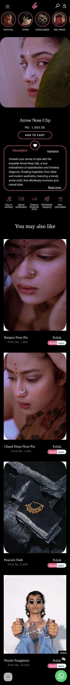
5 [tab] (39, 111)
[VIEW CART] (64, 5)
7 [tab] (45, 111)
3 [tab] (32, 111)
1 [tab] (25, 111)
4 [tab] (35, 111)
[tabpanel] (35, 72)
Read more (54, 187)
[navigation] (7, 5)
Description (19, 150)
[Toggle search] (57, 5)
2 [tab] (28, 111)
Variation (51, 151)
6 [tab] (42, 111)
